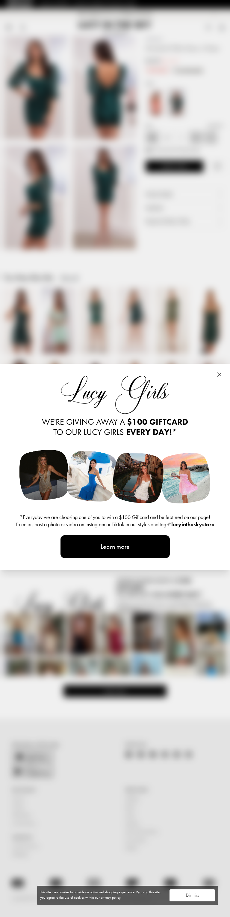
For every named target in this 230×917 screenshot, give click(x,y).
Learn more (115, 546)
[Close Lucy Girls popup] (219, 374)
